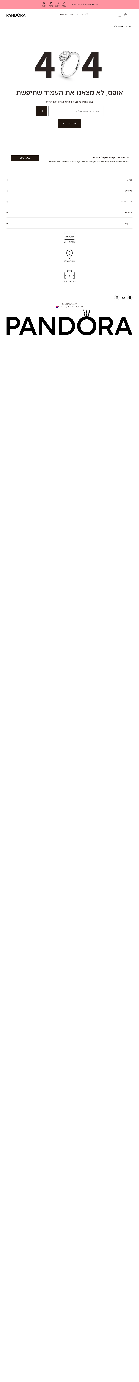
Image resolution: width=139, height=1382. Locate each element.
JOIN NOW (25, 158)
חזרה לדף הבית (69, 123)
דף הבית (129, 26)
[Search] (87, 14)
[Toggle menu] (131, 15)
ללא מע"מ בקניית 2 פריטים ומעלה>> (83, 4)
